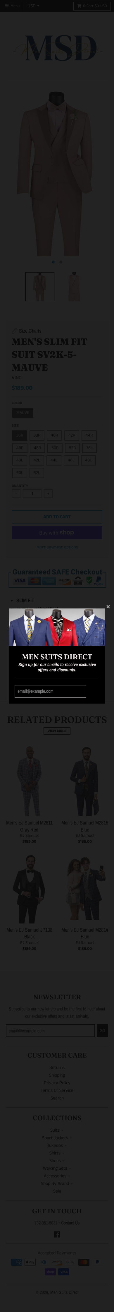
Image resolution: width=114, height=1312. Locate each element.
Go (93, 691)
